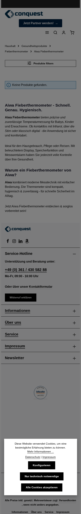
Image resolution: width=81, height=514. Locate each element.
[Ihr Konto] (63, 32)
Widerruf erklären (21, 297)
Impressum (15, 346)
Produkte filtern (43, 63)
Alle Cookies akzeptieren (42, 487)
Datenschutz (32, 456)
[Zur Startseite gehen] (24, 14)
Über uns (13, 322)
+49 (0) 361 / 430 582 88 (26, 270)
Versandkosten (67, 500)
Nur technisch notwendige (42, 476)
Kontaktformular (40, 286)
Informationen (17, 311)
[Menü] (47, 32)
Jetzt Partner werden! (38, 23)
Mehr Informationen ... (40, 451)
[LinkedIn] (20, 242)
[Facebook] (8, 242)
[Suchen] (55, 32)
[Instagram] (14, 242)
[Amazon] (27, 242)
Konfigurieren (41, 465)
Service (11, 334)
